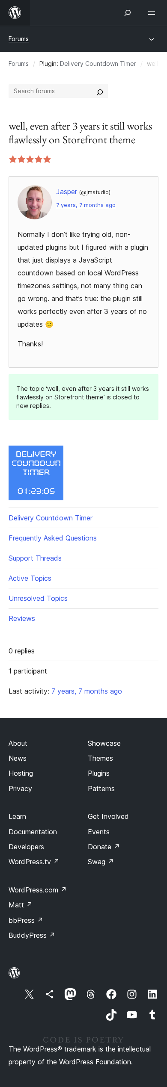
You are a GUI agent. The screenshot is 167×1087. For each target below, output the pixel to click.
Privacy (20, 788)
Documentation (33, 831)
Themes (100, 758)
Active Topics (30, 578)
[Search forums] (100, 91)
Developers (26, 846)
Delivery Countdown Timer (98, 63)
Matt (21, 905)
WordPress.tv (34, 861)
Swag (101, 861)
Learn (17, 816)
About (18, 743)
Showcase (104, 743)
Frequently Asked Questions (53, 538)
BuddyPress (32, 935)
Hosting (21, 773)
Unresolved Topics (38, 598)
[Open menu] (153, 13)
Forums (19, 38)
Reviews (22, 618)
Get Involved (108, 816)
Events (99, 831)
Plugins (99, 773)
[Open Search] (128, 13)
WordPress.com (38, 890)
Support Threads (35, 558)
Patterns (101, 788)
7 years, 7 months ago (86, 205)
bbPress (26, 920)
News (18, 758)
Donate (104, 846)
